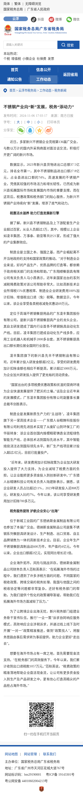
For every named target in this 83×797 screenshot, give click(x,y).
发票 (51, 58)
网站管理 (30, 754)
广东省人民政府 (38, 9)
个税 (6, 58)
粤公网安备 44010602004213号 (26, 781)
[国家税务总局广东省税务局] (35, 29)
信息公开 (43, 70)
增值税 (16, 58)
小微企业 (28, 58)
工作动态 (43, 79)
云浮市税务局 (27, 90)
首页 (14, 70)
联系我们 (49, 754)
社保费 (41, 58)
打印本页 (53, 122)
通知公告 (14, 79)
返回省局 (70, 75)
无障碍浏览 (33, 4)
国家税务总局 (13, 9)
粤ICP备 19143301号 (60, 774)
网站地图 (11, 754)
